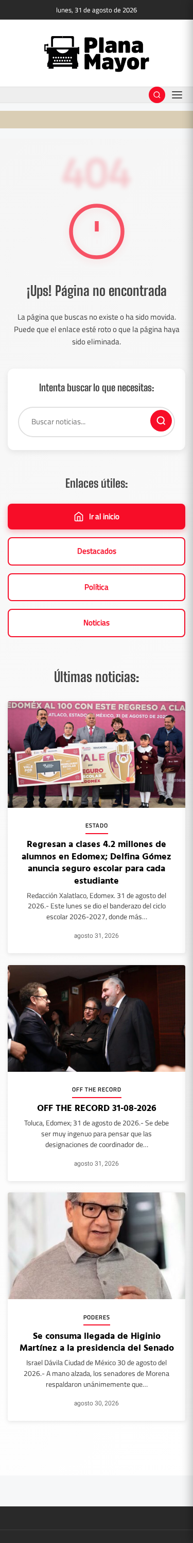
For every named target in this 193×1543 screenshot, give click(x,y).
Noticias (96, 622)
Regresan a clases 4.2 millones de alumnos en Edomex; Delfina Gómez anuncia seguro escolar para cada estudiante (96, 862)
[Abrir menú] (177, 95)
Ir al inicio (104, 516)
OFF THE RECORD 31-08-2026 (96, 1108)
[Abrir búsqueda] (157, 95)
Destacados (96, 550)
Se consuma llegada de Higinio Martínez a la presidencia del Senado (97, 1341)
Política (96, 586)
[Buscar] (161, 421)
